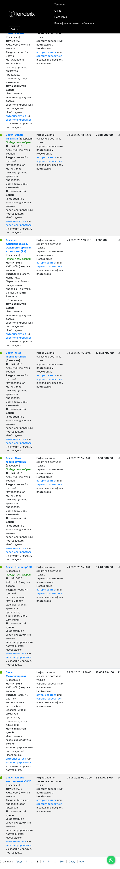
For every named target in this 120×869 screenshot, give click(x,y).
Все (81, 861)
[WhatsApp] (111, 860)
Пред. (18, 861)
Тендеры (59, 4)
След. (71, 861)
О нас (57, 10)
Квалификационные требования (74, 23)
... (55, 861)
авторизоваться (16, 115)
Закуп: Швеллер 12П (19, 567)
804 (62, 861)
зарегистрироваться (19, 119)
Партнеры (60, 16)
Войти (14, 29)
